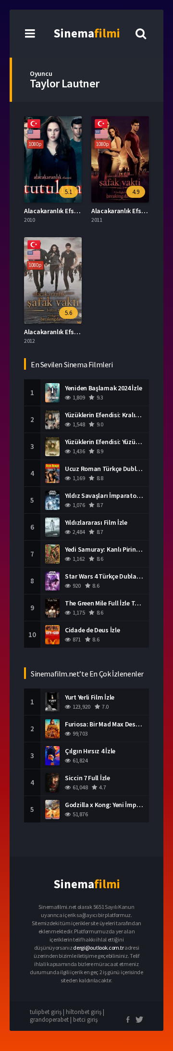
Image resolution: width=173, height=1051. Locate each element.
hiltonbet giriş (83, 1012)
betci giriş (85, 1019)
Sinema (86, 33)
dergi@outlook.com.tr (98, 947)
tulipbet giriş (46, 1012)
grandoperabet (49, 1019)
